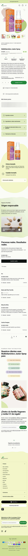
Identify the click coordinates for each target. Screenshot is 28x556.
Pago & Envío (24, 548)
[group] (14, 255)
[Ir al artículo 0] (3, 36)
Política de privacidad (5, 548)
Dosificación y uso (18, 77)
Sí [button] (1, 282)
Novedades (5, 468)
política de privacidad (16, 430)
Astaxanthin (5, 472)
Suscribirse (23, 427)
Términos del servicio (18, 548)
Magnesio (5, 478)
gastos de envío (13, 53)
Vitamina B (5, 486)
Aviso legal (17, 550)
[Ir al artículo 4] (19, 36)
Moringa (4, 480)
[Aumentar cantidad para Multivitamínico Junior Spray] (8, 82)
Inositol (4, 476)
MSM (4, 482)
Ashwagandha (6, 470)
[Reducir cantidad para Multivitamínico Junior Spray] (2, 82)
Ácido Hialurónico (6, 474)
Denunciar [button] (4, 282)
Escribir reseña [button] (14, 261)
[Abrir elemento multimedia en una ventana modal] (24, 10)
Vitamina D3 (5, 488)
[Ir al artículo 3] (13, 36)
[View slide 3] (15, 448)
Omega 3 (4, 484)
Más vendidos (5, 466)
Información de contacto (12, 550)
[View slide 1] (12, 448)
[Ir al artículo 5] (24, 36)
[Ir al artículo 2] (8, 36)
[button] (12, 337)
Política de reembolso (12, 548)
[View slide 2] (14, 448)
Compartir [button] (8, 282)
